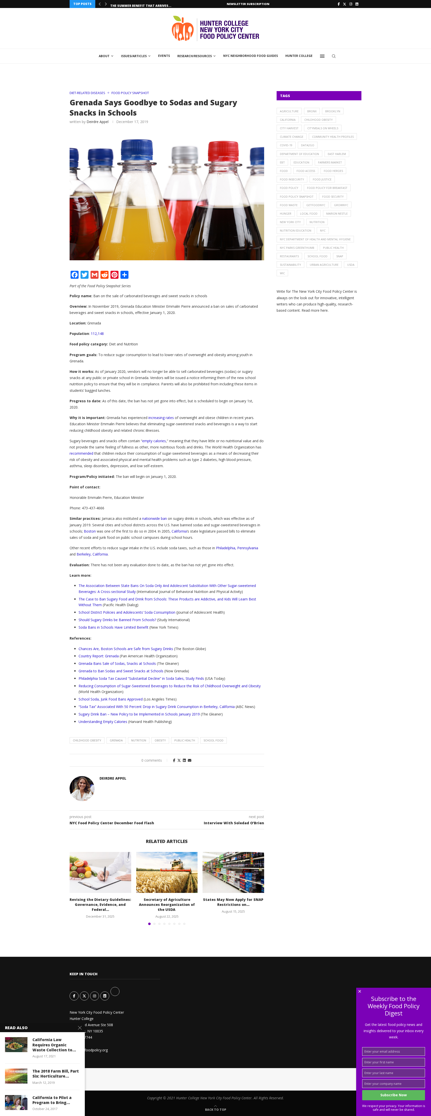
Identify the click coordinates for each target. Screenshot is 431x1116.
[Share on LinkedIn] (184, 760)
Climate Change (291, 137)
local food (309, 213)
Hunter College (299, 56)
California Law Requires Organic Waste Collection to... (54, 1044)
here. (324, 310)
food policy (289, 188)
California (288, 120)
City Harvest (289, 128)
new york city (290, 222)
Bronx (312, 111)
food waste (289, 205)
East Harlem (337, 154)
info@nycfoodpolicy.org (89, 1050)
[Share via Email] (189, 760)
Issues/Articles (134, 56)
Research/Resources (194, 56)
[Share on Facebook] (174, 760)
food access (306, 171)
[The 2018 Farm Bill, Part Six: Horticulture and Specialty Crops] (16, 1076)
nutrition (138, 740)
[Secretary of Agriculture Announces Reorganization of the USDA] (167, 872)
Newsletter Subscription (248, 4)
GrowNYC (341, 205)
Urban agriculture (324, 265)
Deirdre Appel (97, 121)
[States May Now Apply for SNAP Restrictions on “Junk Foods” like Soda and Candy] (233, 872)
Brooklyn (332, 111)
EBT (282, 162)
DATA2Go (307, 145)
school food (213, 740)
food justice (322, 179)
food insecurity (292, 179)
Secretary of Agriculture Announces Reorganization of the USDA (167, 904)
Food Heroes (333, 171)
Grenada (116, 740)
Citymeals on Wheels (322, 128)
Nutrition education (295, 230)
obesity (160, 740)
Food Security (333, 196)
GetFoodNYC (315, 205)
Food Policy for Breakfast (327, 188)
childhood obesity (87, 740)
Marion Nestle (337, 213)
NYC (322, 230)
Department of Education (299, 154)
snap (339, 256)
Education (301, 162)
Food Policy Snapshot (297, 196)
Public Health (184, 740)
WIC (282, 273)
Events (164, 56)
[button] (99, 4)
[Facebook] (339, 4)
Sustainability (290, 265)
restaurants (289, 256)
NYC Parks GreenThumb (297, 248)
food (284, 171)
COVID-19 (286, 145)
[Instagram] (350, 4)
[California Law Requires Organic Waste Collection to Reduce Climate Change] (16, 1044)
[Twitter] (344, 4)
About (104, 56)
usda (350, 265)
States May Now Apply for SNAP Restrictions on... (233, 902)
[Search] (333, 56)
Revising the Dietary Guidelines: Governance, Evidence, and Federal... (100, 904)
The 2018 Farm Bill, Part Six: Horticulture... (55, 1074)
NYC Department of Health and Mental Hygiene (315, 239)
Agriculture (289, 111)
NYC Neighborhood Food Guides (250, 56)
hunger (285, 213)
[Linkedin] (356, 4)
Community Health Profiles (333, 137)
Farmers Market (330, 162)
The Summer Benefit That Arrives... (140, 4)
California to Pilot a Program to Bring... (52, 1100)
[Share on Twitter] (179, 760)
